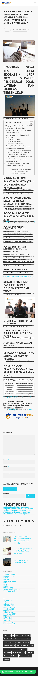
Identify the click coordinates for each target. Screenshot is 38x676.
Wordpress (7, 659)
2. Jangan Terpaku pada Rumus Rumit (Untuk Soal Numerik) (19, 153)
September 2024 (9, 611)
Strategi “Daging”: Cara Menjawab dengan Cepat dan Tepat (18, 147)
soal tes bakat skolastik (18, 652)
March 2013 (7, 619)
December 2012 (9, 622)
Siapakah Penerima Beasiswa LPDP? (17, 510)
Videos (29, 656)
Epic (15, 642)
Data (11, 642)
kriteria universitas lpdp (22, 645)
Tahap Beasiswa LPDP (11, 589)
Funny (19, 642)
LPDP (5, 584)
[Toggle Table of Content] (30, 123)
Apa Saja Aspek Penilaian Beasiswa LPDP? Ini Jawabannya (16, 512)
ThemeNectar (22, 656)
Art (13, 635)
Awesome (17, 635)
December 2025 (9, 607)
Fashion (6, 579)
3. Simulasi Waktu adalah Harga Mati (20, 157)
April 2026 (7, 602)
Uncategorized (9, 591)
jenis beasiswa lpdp (9, 645)
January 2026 (8, 606)
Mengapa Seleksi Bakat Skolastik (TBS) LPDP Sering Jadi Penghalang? (18, 127)
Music (5, 586)
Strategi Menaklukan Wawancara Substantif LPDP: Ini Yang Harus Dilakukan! (16, 507)
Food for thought (9, 581)
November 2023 (9, 614)
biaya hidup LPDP (8, 639)
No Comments (21, 29)
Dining (5, 578)
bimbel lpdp (18, 639)
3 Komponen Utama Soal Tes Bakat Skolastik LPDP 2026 (18, 131)
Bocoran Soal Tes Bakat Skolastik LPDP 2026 (17, 136)
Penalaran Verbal (14, 139)
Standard (6, 656)
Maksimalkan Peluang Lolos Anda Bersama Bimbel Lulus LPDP (17, 165)
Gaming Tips (26, 642)
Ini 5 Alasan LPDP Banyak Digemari (16, 514)
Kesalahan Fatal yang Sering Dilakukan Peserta (16, 160)
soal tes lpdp (8, 588)
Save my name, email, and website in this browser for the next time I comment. (18, 483)
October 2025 (8, 609)
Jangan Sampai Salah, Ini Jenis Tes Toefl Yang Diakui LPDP (18, 509)
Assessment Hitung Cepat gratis (17, 397)
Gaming (6, 583)
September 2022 (9, 616)
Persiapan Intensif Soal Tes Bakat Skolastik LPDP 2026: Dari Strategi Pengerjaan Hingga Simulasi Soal (18, 277)
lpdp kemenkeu (8, 649)
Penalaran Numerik (15, 142)
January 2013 (8, 620)
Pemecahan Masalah (16, 144)
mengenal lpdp (18, 649)
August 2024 (8, 612)
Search (30, 496)
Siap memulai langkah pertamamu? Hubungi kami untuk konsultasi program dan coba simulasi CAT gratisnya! (21, 170)
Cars (24, 639)
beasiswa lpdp (26, 635)
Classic (29, 639)
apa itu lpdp (7, 635)
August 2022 (8, 617)
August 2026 (8, 601)
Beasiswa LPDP (9, 576)
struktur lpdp (14, 656)
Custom (6, 642)
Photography (7, 652)
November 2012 (9, 624)
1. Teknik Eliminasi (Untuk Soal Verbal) (20, 150)
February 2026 (9, 604)
